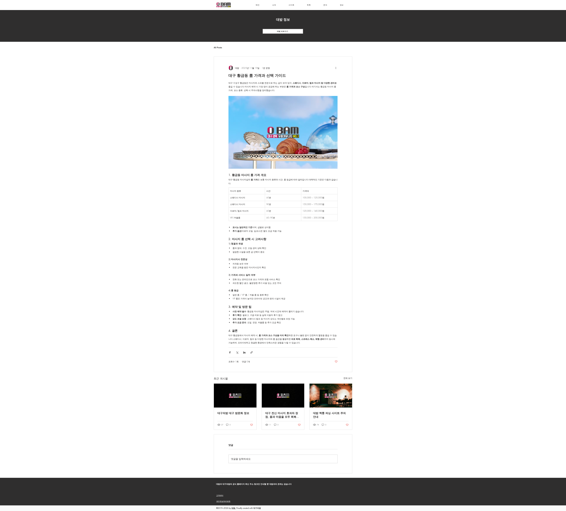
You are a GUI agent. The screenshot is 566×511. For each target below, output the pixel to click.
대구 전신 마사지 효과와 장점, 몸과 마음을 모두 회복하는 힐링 (282, 415)
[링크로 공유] (251, 352)
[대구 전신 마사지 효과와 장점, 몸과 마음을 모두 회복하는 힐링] (283, 396)
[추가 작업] (336, 68)
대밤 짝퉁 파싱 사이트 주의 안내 (329, 414)
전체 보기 (347, 378)
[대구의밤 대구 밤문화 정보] (235, 396)
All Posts (218, 47)
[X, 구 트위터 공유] (237, 352)
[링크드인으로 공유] (244, 352)
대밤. (233, 508)
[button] (291, 5)
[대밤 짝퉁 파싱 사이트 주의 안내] (331, 396)
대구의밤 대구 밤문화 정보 (233, 413)
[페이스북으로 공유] (229, 352)
